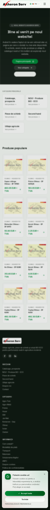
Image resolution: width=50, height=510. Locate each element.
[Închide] (44, 474)
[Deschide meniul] (44, 3)
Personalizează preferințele (18, 504)
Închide (25, 499)
